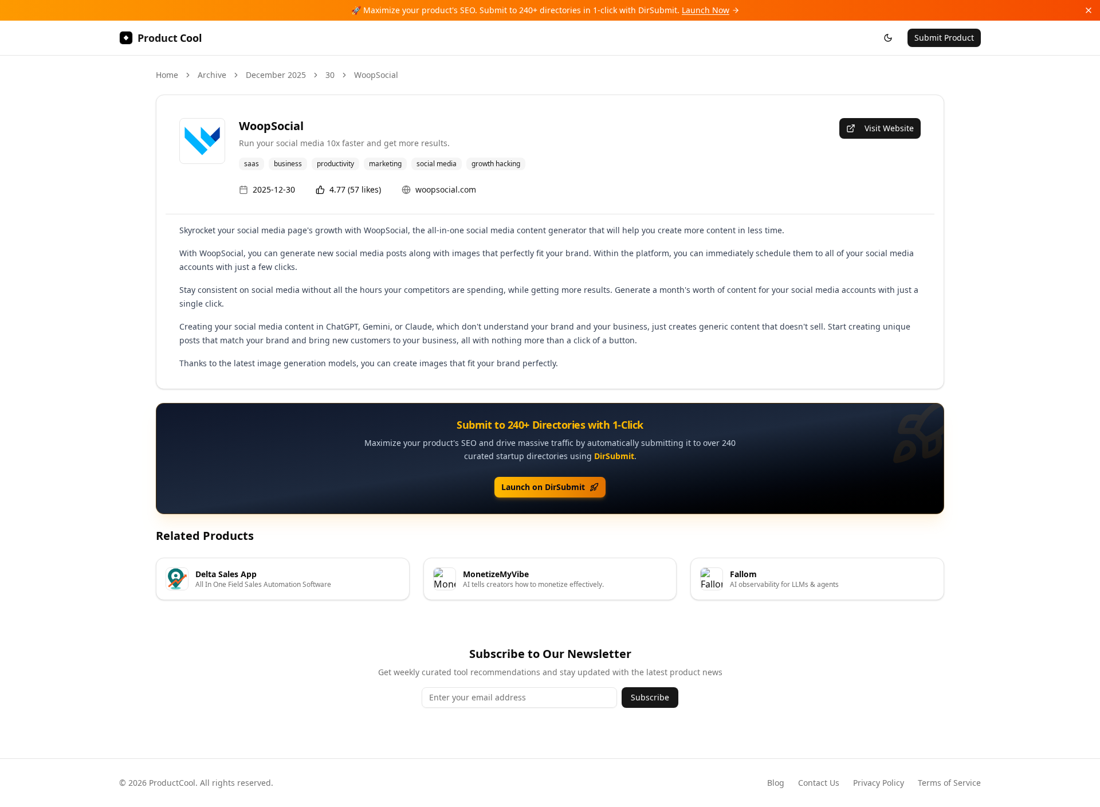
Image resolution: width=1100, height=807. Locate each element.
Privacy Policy (878, 782)
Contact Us (818, 782)
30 (330, 74)
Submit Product (944, 37)
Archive (212, 74)
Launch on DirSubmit (543, 486)
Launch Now (705, 10)
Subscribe (650, 697)
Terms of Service (949, 782)
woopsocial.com (445, 189)
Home (167, 74)
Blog (775, 782)
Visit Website (889, 128)
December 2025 (276, 74)
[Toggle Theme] (888, 38)
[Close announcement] (1088, 10)
